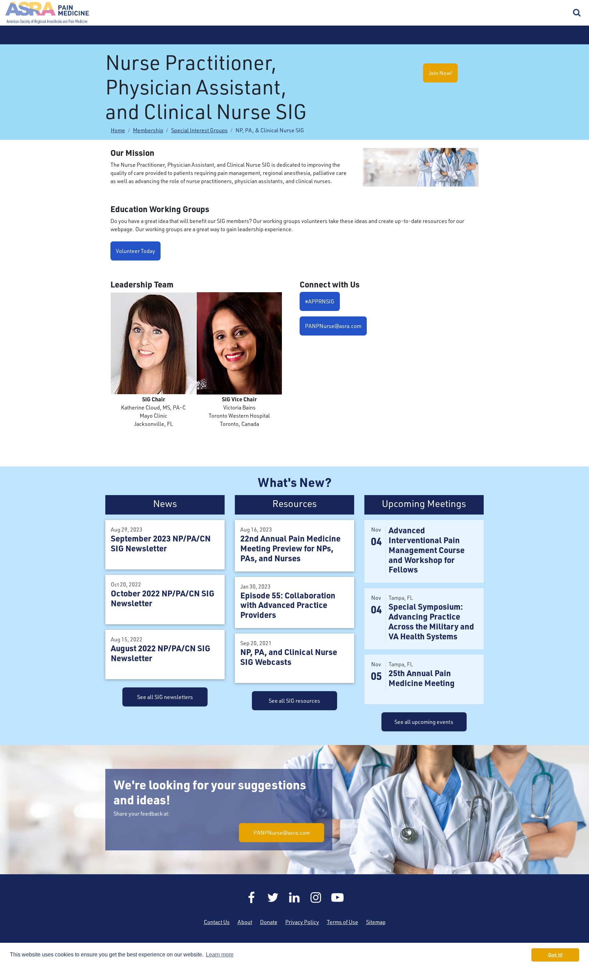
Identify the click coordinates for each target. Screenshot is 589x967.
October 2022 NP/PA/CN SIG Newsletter (162, 598)
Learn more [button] (219, 954)
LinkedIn (294, 897)
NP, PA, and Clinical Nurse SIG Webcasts (288, 656)
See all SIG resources (294, 700)
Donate (268, 922)
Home (47, 13)
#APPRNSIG (319, 301)
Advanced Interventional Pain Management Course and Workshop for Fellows (427, 550)
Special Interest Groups (199, 130)
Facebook (251, 897)
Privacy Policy (302, 922)
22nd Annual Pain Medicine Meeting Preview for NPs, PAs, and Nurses (290, 548)
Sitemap (376, 922)
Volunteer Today (135, 251)
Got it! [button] (555, 954)
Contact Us (217, 922)
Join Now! (440, 73)
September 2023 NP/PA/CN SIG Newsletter (161, 543)
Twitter (273, 897)
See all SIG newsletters (165, 697)
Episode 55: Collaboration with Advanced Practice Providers (287, 605)
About (245, 922)
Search (577, 13)
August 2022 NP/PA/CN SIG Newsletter (160, 653)
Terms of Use (342, 922)
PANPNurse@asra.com (333, 326)
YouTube (337, 897)
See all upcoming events (423, 721)
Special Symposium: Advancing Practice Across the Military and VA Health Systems (431, 621)
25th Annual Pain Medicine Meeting (422, 678)
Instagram (316, 897)
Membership (148, 130)
